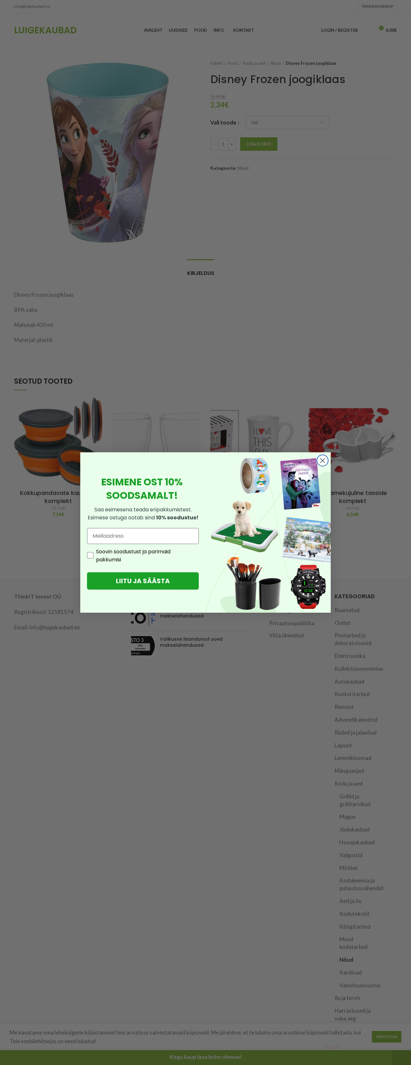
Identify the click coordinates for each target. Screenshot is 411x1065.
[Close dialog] (322, 460)
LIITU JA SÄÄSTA (143, 580)
